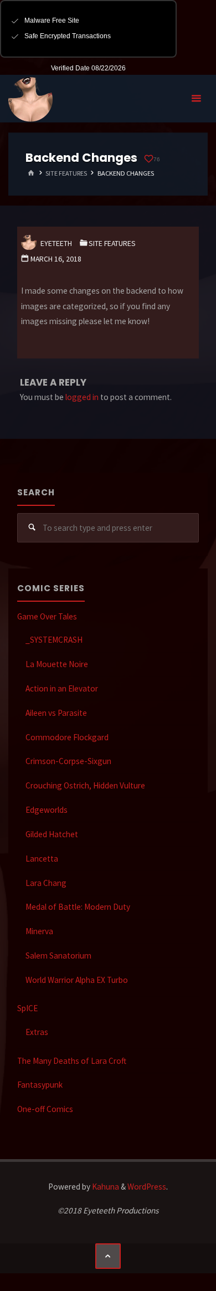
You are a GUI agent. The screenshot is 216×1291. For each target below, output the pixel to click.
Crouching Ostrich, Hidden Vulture (85, 785)
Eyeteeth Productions (30, 99)
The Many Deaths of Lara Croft (71, 1061)
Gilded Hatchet (51, 834)
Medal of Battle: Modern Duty (77, 906)
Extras (36, 1032)
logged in (82, 397)
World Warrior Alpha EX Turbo (76, 980)
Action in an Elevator (61, 688)
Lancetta (41, 858)
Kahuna (104, 1186)
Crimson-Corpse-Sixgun (68, 761)
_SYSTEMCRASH (54, 639)
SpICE (27, 1008)
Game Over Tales (47, 616)
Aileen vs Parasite (56, 713)
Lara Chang (45, 883)
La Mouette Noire (56, 664)
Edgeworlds (46, 810)
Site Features (66, 173)
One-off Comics (45, 1109)
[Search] (32, 528)
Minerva (39, 931)
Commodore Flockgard (67, 737)
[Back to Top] (108, 1256)
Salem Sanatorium (58, 955)
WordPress (146, 1186)
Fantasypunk (40, 1084)
